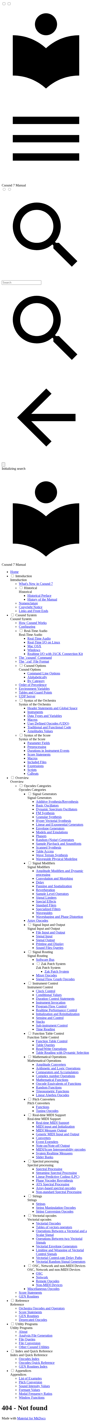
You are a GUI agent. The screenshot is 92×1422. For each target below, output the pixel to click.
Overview (17, 781)
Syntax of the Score (32, 739)
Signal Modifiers (38, 867)
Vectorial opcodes (39, 1219)
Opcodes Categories (32, 789)
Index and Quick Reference (28, 1355)
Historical (25, 592)
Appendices (18, 1374)
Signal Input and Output (43, 928)
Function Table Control (43, 1037)
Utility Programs (21, 1328)
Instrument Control (40, 987)
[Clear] (3, 464)
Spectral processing (40, 1165)
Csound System (20, 619)
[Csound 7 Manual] (46, 93)
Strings (32, 1200)
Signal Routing (37, 956)
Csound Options (30, 669)
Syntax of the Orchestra (35, 704)
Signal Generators (39, 798)
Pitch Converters (38, 1103)
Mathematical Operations (44, 1060)
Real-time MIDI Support (44, 1119)
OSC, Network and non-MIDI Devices (53, 1269)
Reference (17, 1304)
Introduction (18, 580)
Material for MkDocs (31, 1418)
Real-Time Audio (30, 634)
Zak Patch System (48, 967)
